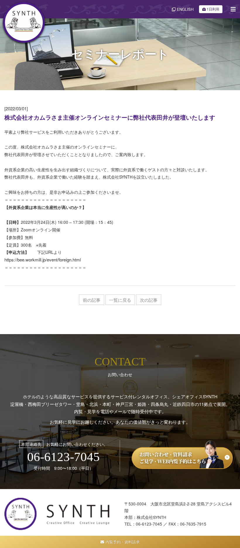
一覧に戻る (120, 300)
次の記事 (148, 300)
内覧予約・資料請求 (122, 541)
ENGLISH (184, 9)
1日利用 (213, 8)
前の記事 (91, 300)
